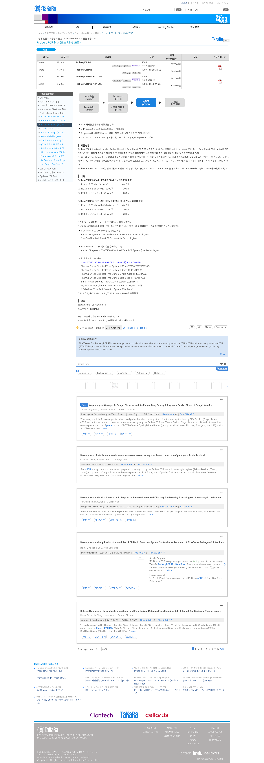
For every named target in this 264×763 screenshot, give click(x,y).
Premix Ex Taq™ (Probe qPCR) (51, 678)
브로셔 (193, 728)
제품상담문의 (223, 3)
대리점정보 (215, 736)
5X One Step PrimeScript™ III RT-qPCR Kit (204, 690)
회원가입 (194, 3)
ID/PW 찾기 (207, 3)
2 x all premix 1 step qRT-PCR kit (199, 671)
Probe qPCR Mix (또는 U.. (52, 124)
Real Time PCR (65, 33)
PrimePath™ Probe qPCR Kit (99, 671)
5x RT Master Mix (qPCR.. (52, 148)
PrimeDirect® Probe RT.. (52, 156)
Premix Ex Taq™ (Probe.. (52, 132)
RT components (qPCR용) (52, 152)
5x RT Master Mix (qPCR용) (50, 690)
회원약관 (219, 759)
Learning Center (172, 736)
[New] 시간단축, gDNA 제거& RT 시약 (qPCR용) (107, 680)
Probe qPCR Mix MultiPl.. (52, 116)
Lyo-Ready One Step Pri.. (52, 164)
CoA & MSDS (193, 743)
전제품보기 (50, 33)
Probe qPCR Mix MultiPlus (49, 671)
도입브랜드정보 (215, 732)
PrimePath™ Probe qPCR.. (53, 120)
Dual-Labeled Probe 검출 (87, 33)
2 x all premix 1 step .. (51, 128)
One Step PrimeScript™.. (52, 140)
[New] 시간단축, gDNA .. (51, 136)
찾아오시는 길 (215, 739)
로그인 (184, 3)
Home (39, 33)
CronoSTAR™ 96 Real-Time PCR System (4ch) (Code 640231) (111, 262)
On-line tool (193, 732)
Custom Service (150, 732)
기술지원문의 (150, 728)
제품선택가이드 (172, 732)
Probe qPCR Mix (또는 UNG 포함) (150, 671)
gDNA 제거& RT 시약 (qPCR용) (197, 680)
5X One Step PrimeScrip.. (53, 160)
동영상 (193, 739)
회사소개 (215, 728)
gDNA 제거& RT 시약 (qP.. (52, 144)
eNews (193, 736)
